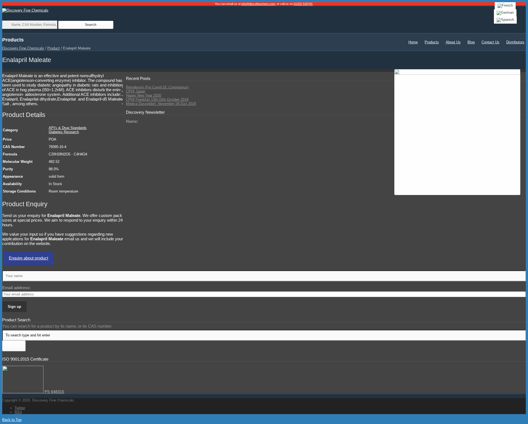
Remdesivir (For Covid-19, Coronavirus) (157, 87)
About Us (453, 42)
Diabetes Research (64, 132)
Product (53, 48)
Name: (132, 121)
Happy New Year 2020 (143, 95)
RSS (18, 412)
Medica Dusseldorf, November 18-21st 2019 (161, 104)
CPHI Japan (135, 91)
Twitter (20, 408)
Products (432, 42)
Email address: (16, 287)
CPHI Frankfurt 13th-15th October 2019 (157, 99)
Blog (471, 42)
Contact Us (490, 42)
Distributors (515, 42)
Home (413, 42)
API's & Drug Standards (68, 128)
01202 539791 (303, 3)
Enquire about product (28, 258)
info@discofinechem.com (258, 3)
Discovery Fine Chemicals (23, 48)
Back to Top (11, 420)
